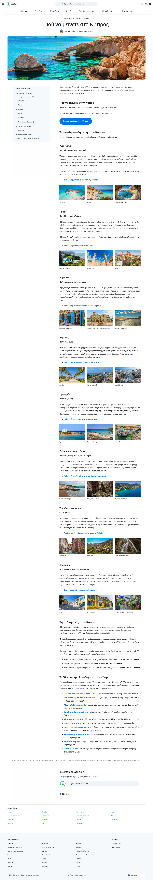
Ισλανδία (10, 862)
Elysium (67, 748)
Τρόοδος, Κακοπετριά (24, 126)
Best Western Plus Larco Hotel (78, 727)
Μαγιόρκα (45, 866)
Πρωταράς (21, 118)
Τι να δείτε (39, 11)
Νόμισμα (10, 820)
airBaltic (10, 843)
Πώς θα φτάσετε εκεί (87, 11)
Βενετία (78, 859)
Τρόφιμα (44, 820)
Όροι (22, 875)
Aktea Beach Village (73, 719)
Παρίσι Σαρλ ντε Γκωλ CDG (84, 855)
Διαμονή (86, 18)
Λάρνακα (20, 109)
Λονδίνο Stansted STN (15, 847)
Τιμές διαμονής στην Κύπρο (24, 135)
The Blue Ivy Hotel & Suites (76, 734)
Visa (43, 823)
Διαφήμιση (36, 875)
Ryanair (79, 843)
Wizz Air (10, 855)
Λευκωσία (21, 130)
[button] (3, 4)
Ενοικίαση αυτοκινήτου (83, 816)
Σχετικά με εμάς (117, 843)
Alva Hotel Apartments (75, 705)
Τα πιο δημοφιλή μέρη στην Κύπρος (26, 97)
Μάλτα (44, 859)
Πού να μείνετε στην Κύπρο (24, 93)
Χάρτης (78, 820)
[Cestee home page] (12, 4)
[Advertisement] (32, 160)
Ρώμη (78, 862)
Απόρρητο (29, 875)
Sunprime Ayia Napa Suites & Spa (80, 698)
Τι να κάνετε (54, 11)
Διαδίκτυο (79, 823)
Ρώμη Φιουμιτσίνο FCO (49, 847)
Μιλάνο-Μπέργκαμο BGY (15, 851)
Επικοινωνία (116, 847)
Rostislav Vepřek (69, 31)
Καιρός (69, 11)
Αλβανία (44, 862)
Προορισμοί (68, 18)
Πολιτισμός (114, 820)
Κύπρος (24, 11)
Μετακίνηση (107, 11)
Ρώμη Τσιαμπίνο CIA (82, 851)
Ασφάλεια (10, 823)
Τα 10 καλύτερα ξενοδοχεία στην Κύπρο (27, 138)
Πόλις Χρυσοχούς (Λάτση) (26, 122)
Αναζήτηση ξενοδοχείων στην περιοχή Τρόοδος (84, 533)
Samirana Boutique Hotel (76, 712)
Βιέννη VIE (45, 843)
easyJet (44, 851)
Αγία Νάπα (21, 101)
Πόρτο (78, 866)
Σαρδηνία (79, 847)
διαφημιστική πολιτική (134, 760)
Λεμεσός (20, 113)
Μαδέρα (10, 859)
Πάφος (20, 105)
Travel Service (46, 855)
